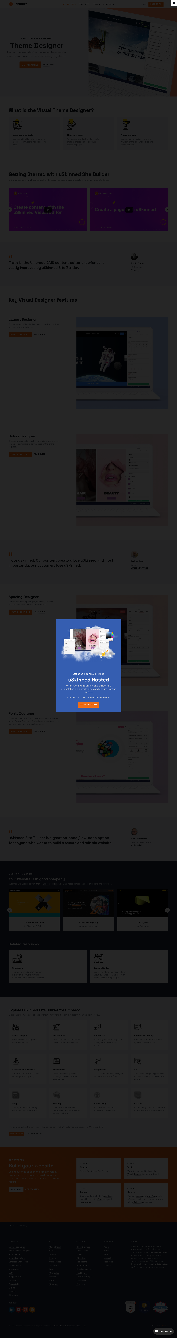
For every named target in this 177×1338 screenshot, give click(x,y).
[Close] (174, 3)
